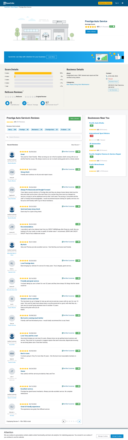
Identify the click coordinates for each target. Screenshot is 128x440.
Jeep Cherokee (12, 198)
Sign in (117, 3)
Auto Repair (14, 7)
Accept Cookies (117, 436)
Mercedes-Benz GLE (12, 290)
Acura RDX (12, 344)
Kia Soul (12, 415)
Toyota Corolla (11, 362)
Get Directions (113, 90)
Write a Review (91, 31)
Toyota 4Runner (12, 181)
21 (76, 421)
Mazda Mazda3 (12, 218)
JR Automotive (94, 144)
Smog (76, 84)
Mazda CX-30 (12, 272)
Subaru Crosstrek (12, 397)
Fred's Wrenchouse (96, 164)
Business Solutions (105, 3)
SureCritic (7, 7)
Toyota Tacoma (12, 325)
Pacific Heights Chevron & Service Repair (105, 154)
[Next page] (79, 421)
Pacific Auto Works (96, 123)
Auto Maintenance (83, 84)
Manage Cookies (103, 436)
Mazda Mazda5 (12, 163)
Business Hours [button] (113, 81)
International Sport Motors (99, 133)
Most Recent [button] (75, 145)
